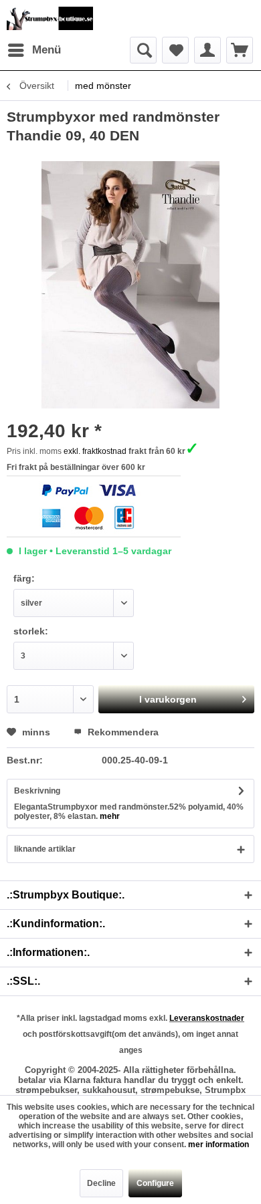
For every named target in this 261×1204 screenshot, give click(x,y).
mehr (109, 816)
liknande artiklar (45, 849)
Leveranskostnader (206, 1018)
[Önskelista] (175, 50)
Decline (101, 1183)
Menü (46, 49)
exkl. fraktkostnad (95, 451)
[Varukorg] (239, 50)
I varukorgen (168, 699)
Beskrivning (37, 791)
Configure (155, 1183)
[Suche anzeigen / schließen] (143, 50)
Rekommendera (122, 732)
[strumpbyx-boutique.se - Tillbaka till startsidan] (50, 18)
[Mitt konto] (207, 50)
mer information (218, 1144)
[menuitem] (34, 50)
